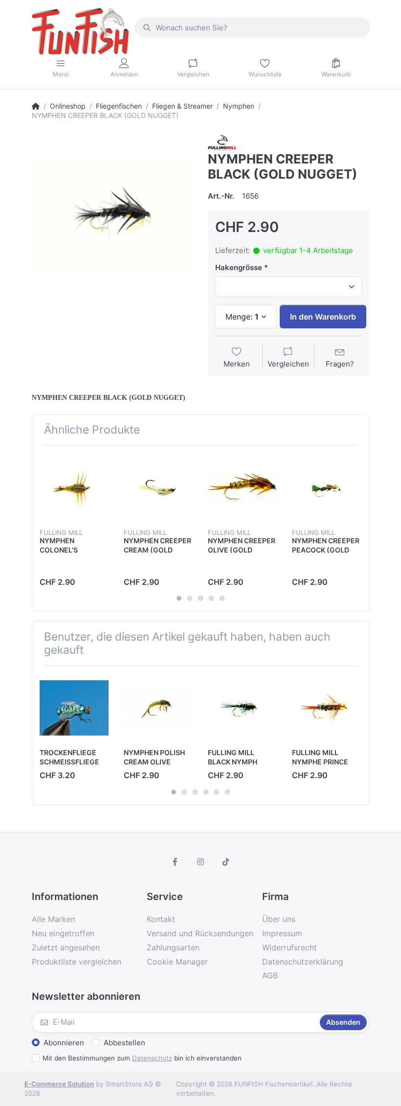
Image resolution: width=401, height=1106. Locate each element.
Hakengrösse (238, 267)
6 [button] (227, 791)
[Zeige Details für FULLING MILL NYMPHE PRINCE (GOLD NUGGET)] (326, 707)
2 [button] (189, 598)
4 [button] (211, 598)
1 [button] (179, 598)
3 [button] (200, 598)
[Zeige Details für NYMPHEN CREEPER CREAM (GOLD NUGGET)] (158, 487)
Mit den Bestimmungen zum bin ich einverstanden (142, 1058)
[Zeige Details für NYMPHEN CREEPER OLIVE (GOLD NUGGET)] (242, 487)
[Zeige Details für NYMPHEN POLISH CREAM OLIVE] (158, 707)
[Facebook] (175, 862)
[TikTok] (226, 862)
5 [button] (222, 598)
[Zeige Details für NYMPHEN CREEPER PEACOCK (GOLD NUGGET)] (326, 487)
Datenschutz (152, 1058)
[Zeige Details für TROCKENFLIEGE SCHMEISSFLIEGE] (74, 707)
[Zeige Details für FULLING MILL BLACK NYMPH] (242, 707)
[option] (112, 216)
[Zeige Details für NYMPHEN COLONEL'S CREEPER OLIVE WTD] (74, 487)
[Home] (36, 106)
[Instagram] (200, 862)
